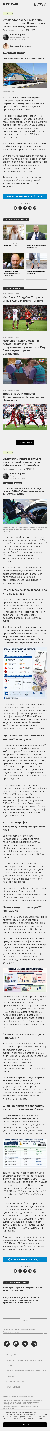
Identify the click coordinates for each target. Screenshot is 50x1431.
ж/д (5, 53)
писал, (35, 177)
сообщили (32, 106)
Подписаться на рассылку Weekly (20, 1329)
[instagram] (16, 1344)
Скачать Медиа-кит (15, 1382)
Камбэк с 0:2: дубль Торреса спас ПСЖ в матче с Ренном (23, 299)
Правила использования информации (24, 1360)
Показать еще (25, 442)
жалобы (12, 53)
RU (40, 5)
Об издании (11, 1355)
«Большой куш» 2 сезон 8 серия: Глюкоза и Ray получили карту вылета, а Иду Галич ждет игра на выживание (24, 347)
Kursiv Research (13, 1387)
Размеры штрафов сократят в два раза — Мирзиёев (22, 1288)
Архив (9, 1365)
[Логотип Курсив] (10, 4)
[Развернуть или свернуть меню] (45, 4)
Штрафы (21, 53)
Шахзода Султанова (20, 46)
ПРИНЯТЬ (25, 1425)
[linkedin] (34, 1344)
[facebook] (7, 1344)
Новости (8, 13)
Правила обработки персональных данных (26, 1371)
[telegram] (25, 1344)
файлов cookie (38, 1418)
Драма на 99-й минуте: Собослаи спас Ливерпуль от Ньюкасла (23, 397)
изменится (24, 540)
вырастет (30, 1118)
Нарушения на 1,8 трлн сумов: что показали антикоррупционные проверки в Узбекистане (22, 1300)
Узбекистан (8, 483)
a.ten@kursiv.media (17, 39)
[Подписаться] (45, 1332)
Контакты (10, 1376)
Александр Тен (18, 34)
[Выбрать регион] (34, 4)
